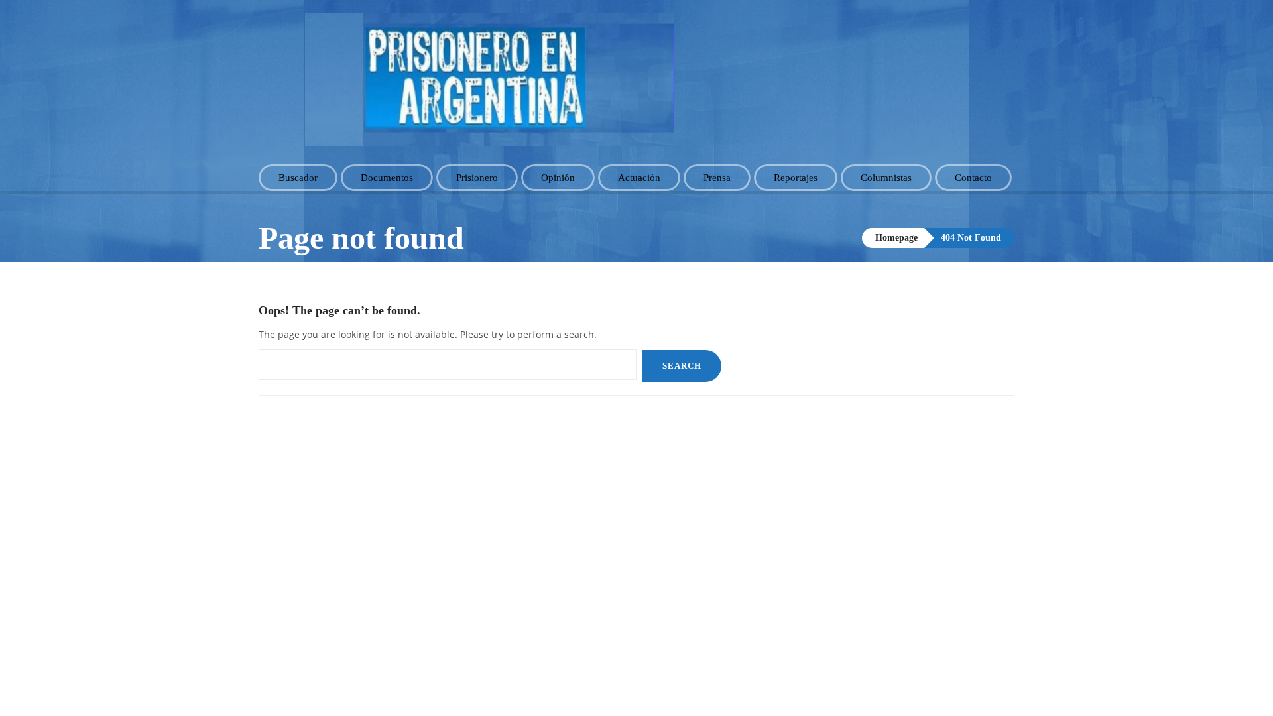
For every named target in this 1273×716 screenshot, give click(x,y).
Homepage (896, 238)
